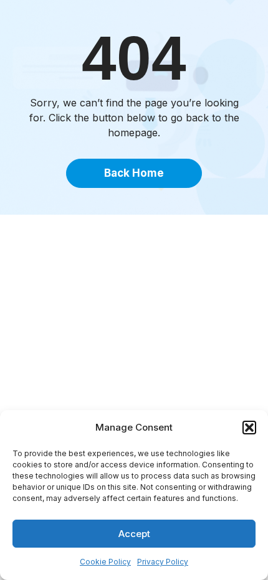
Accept (134, 534)
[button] (249, 427)
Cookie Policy (105, 561)
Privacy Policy (162, 561)
